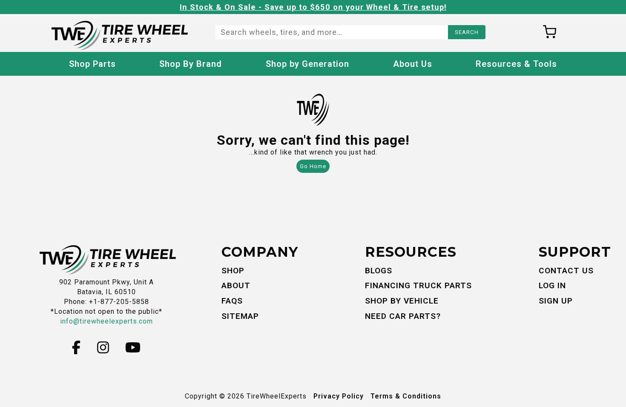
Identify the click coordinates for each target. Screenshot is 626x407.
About (235, 285)
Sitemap (240, 316)
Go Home (313, 166)
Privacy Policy (338, 396)
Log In (552, 285)
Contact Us (566, 270)
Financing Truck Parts (418, 285)
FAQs (232, 301)
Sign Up (556, 301)
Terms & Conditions (405, 396)
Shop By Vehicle (402, 301)
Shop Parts (92, 64)
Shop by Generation (307, 64)
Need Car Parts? (403, 316)
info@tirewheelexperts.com (106, 321)
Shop (232, 270)
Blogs (378, 270)
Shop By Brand (190, 64)
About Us (412, 64)
